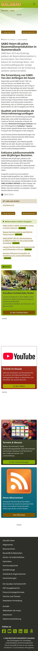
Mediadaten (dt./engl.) (12, 610)
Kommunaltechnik (10, 565)
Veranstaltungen (9, 578)
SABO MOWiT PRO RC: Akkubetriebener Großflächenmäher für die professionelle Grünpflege (18, 240)
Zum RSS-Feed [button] (19, 515)
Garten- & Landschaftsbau (13, 557)
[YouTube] (9, 631)
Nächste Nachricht (29, 32)
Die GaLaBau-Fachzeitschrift (14, 584)
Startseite (4, 10)
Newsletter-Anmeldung (12, 600)
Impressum (7, 614)
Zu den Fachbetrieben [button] (19, 312)
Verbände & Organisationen (14, 574)
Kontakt (6, 606)
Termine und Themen (11, 596)
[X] (15, 631)
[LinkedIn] (20, 631)
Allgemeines (8, 544)
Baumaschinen (9, 549)
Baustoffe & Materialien (12, 553)
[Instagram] (26, 631)
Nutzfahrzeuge (9, 570)
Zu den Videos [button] (19, 386)
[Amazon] (31, 631)
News (12, 10)
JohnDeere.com (8, 205)
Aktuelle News (9, 540)
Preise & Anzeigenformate (13, 592)
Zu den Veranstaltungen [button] (19, 462)
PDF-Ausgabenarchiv (11, 588)
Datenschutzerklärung (12, 619)
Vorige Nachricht (8, 32)
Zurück (7, 266)
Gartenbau (7, 561)
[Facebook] (4, 631)
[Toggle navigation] (34, 4)
